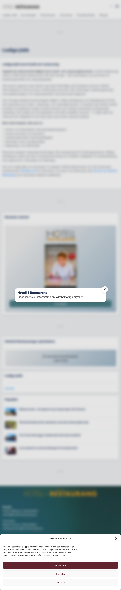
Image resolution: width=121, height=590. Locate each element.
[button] (116, 538)
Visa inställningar (60, 582)
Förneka (60, 574)
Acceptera (60, 565)
